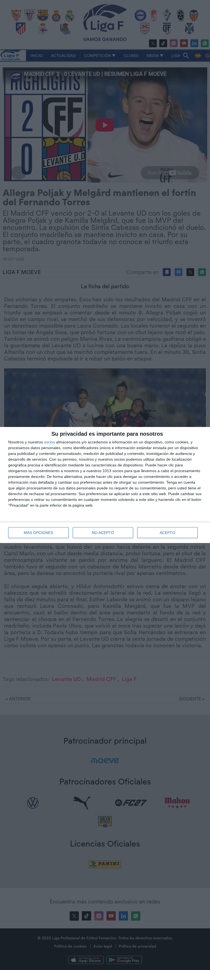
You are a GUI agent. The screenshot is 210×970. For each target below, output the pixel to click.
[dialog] (105, 485)
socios (49, 442)
